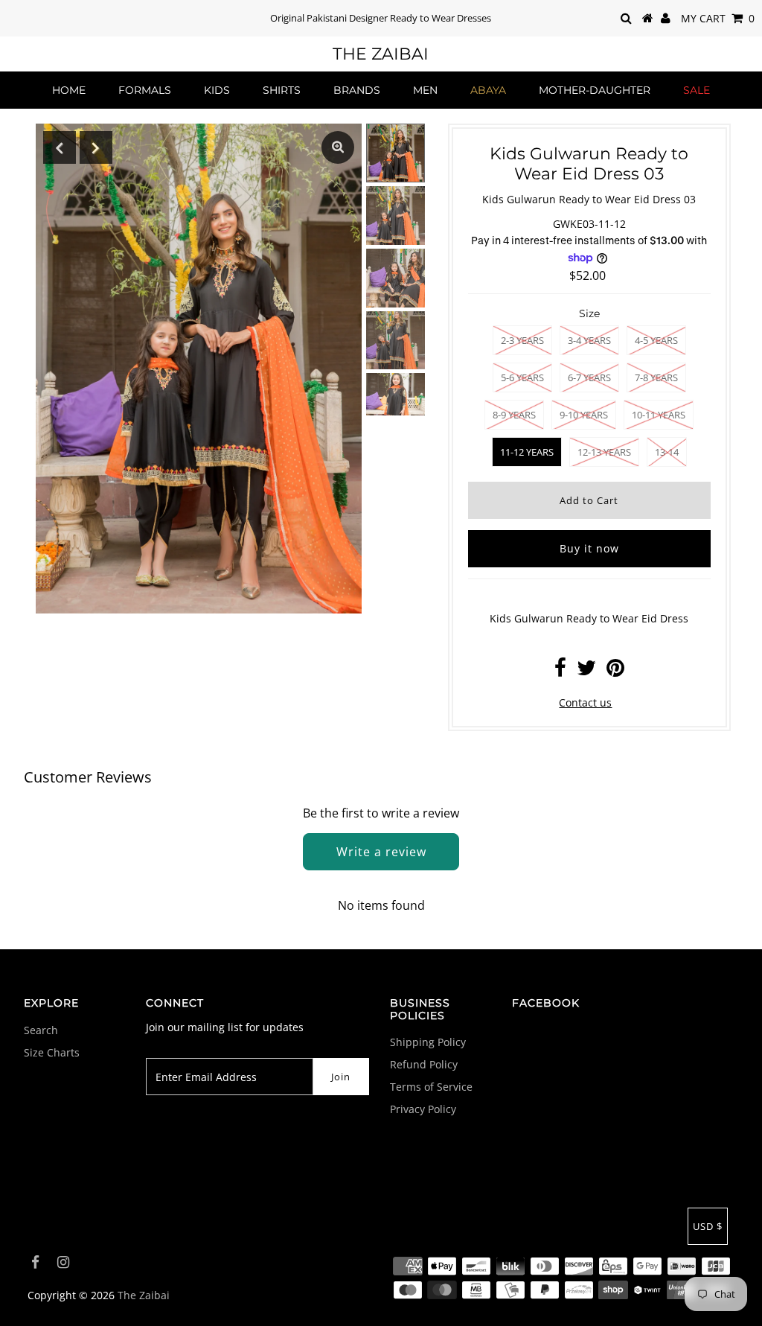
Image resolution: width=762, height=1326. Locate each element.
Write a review (381, 852)
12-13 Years (604, 452)
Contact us (585, 702)
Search (41, 1030)
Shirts (282, 90)
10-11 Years (658, 414)
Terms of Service (431, 1087)
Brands (356, 90)
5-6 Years (522, 377)
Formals (144, 90)
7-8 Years (656, 377)
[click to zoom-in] (337, 147)
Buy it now (589, 548)
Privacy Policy (423, 1109)
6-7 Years (589, 377)
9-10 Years (584, 414)
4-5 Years (656, 340)
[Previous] (59, 147)
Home (69, 90)
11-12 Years (527, 452)
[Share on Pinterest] (615, 671)
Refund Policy (424, 1064)
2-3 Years (522, 340)
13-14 (667, 452)
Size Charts (52, 1052)
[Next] (96, 147)
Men (425, 90)
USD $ (708, 1226)
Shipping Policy (428, 1042)
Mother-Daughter (594, 90)
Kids (217, 90)
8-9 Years (514, 414)
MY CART (718, 18)
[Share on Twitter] (586, 671)
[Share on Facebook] (560, 671)
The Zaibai (381, 54)
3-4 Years (589, 340)
